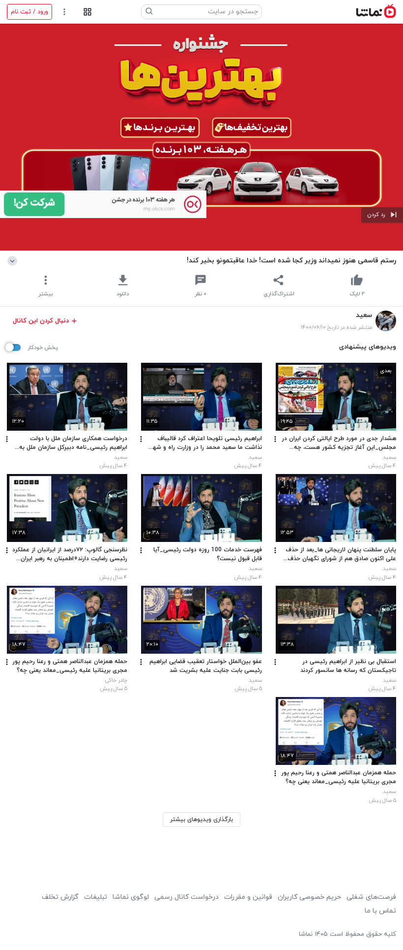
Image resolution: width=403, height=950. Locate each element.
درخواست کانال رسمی (186, 897)
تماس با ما (380, 911)
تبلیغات (95, 897)
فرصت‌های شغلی (371, 897)
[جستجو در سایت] (149, 11)
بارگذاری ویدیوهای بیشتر (201, 819)
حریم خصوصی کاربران (309, 897)
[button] (382, 215)
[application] (201, 137)
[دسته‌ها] (87, 12)
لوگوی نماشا (131, 897)
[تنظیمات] (64, 12)
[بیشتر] (275, 439)
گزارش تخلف (60, 897)
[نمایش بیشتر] (14, 260)
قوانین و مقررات (248, 897)
